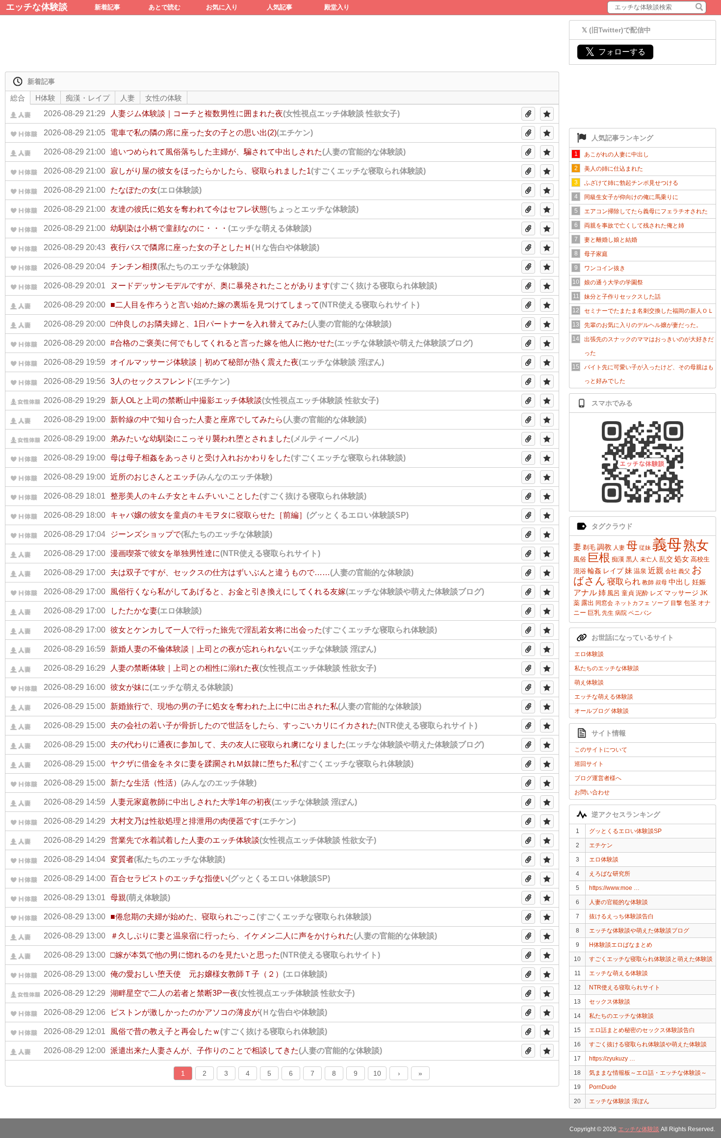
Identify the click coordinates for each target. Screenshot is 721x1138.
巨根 (599, 557)
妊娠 (699, 582)
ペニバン (640, 612)
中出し (680, 582)
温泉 (640, 571)
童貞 (627, 593)
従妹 (645, 547)
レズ (656, 593)
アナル (585, 592)
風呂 (613, 593)
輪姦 (594, 571)
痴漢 (618, 559)
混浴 (579, 571)
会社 (671, 571)
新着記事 (107, 7)
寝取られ (624, 581)
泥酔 (642, 593)
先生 (608, 612)
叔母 (661, 582)
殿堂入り (337, 7)
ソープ (660, 603)
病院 (621, 612)
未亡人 (649, 559)
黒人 (632, 559)
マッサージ (681, 593)
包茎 (690, 603)
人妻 (619, 547)
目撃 (676, 603)
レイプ (613, 571)
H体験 (45, 98)
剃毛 (589, 547)
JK (704, 593)
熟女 (696, 545)
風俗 (579, 559)
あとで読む (164, 7)
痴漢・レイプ (88, 98)
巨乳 (594, 612)
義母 (667, 544)
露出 (587, 603)
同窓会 (604, 603)
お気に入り (222, 7)
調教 (604, 547)
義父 (684, 571)
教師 (648, 582)
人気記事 (279, 7)
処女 (681, 559)
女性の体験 (163, 98)
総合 (17, 98)
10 (377, 1073)
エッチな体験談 (37, 7)
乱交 (666, 559)
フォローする (615, 51)
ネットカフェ (632, 603)
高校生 (700, 559)
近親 (656, 570)
